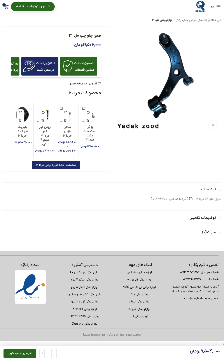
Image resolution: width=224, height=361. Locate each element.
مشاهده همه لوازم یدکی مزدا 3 (56, 165)
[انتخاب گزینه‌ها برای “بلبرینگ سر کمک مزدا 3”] (20, 120)
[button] (43, 120)
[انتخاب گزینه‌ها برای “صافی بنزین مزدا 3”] (65, 120)
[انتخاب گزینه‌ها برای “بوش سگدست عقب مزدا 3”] (88, 120)
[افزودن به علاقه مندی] (88, 112)
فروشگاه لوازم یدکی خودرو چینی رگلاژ (198, 20)
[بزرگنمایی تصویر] (213, 124)
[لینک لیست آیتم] (139, 272)
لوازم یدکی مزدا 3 (162, 20)
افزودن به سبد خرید (20, 353)
